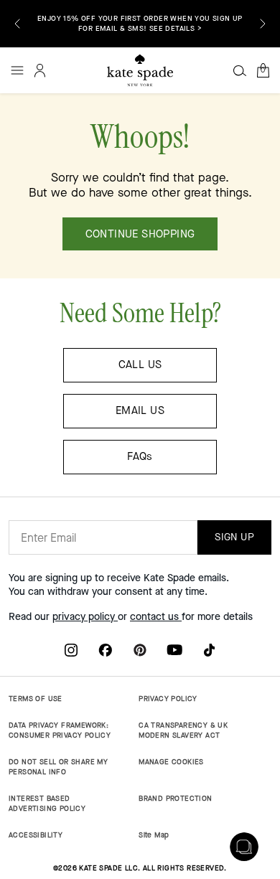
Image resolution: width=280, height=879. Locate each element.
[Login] (40, 70)
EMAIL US (140, 410)
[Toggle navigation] (17, 70)
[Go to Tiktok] (209, 649)
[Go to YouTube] (174, 649)
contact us (156, 617)
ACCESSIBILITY (35, 835)
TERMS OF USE (35, 698)
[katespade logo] (140, 70)
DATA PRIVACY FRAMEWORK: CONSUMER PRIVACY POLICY (60, 730)
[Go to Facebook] (105, 649)
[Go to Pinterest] (140, 649)
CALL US (140, 364)
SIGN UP (234, 537)
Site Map (154, 835)
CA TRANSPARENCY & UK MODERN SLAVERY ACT (183, 730)
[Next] (262, 23)
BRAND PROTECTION (175, 798)
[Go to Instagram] (71, 649)
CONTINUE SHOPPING (140, 234)
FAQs (140, 456)
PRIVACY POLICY (168, 698)
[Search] (239, 70)
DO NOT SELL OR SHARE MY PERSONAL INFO (58, 766)
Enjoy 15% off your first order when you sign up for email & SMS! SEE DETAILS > (140, 23)
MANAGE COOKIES (171, 761)
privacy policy (85, 617)
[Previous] (17, 23)
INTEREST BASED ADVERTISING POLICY (47, 803)
